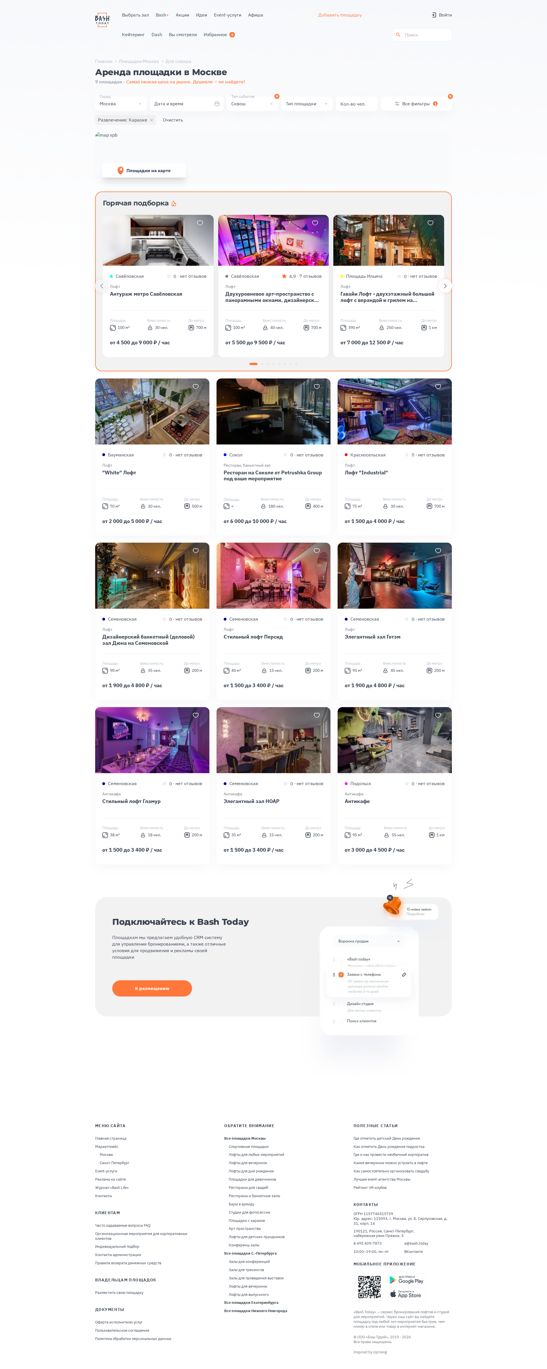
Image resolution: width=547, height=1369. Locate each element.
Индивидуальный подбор (117, 1246)
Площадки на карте (148, 170)
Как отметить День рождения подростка (389, 1146)
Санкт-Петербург (115, 1163)
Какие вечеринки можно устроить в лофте (391, 1163)
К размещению (152, 988)
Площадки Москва (139, 61)
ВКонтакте (413, 1251)
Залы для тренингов (246, 1270)
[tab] (254, 364)
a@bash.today (416, 1243)
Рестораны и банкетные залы (254, 1196)
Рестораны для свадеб (248, 1187)
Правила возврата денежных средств (128, 1263)
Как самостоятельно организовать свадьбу (391, 1171)
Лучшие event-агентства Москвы (382, 1179)
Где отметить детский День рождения (387, 1138)
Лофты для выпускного (249, 1294)
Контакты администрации (118, 1255)
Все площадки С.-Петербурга (250, 1253)
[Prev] (102, 286)
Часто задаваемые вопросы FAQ (122, 1225)
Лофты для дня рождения (251, 1171)
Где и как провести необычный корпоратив (391, 1154)
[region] (273, 286)
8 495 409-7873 (368, 1243)
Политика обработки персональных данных (133, 1339)
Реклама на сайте (110, 1179)
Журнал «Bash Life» (112, 1187)
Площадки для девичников (252, 1179)
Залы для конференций (249, 1261)
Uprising (380, 1352)
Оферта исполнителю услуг (119, 1322)
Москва (106, 1154)
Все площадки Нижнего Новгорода (255, 1311)
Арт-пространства (245, 1228)
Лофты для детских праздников (257, 1237)
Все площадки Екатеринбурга (251, 1302)
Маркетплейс (107, 1146)
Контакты (103, 1196)
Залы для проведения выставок (256, 1278)
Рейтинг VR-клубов (370, 1187)
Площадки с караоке (247, 1220)
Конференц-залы (244, 1245)
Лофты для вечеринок (248, 1163)
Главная (104, 61)
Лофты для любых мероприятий (256, 1154)
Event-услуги (106, 1171)
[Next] (445, 286)
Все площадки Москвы (245, 1138)
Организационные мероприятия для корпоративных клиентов (141, 1236)
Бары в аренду (241, 1204)
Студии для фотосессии (249, 1212)
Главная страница (110, 1138)
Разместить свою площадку (119, 1292)
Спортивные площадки (249, 1146)
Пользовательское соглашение (122, 1330)
